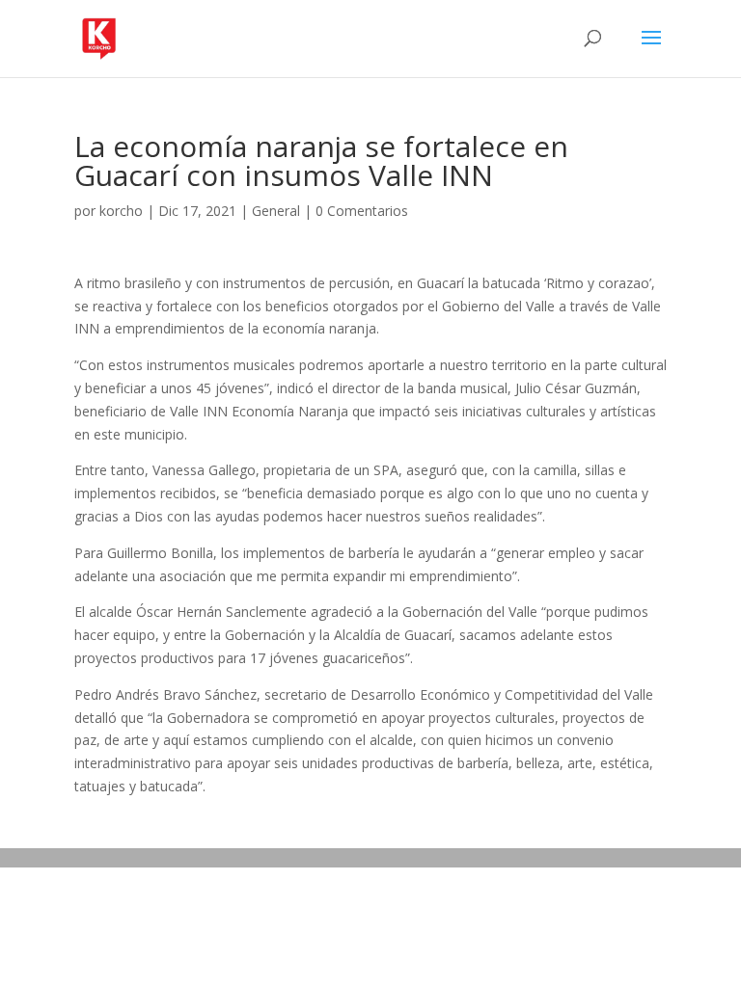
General (276, 210)
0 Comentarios (362, 210)
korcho (121, 210)
